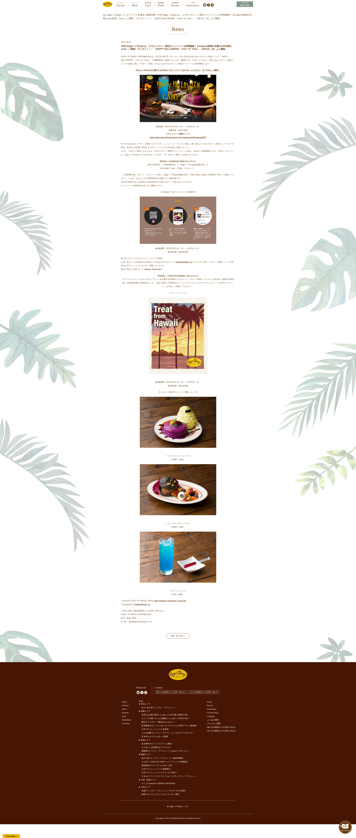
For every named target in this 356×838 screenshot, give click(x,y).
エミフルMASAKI (149, 783)
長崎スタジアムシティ (151, 794)
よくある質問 (213, 720)
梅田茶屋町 (178, 758)
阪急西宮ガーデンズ (150, 765)
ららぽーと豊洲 (161, 736)
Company (211, 716)
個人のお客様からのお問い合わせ (171, 692)
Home (124, 702)
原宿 (143, 715)
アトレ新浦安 (190, 726)
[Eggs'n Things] (107, 5)
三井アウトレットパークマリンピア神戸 (159, 773)
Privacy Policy (212, 713)
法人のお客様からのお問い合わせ (204, 692)
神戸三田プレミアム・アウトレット (157, 758)
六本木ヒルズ (147, 736)
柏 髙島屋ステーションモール (154, 726)
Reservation (192, 5)
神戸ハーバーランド (169, 762)
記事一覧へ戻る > (178, 636)
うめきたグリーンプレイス (153, 776)
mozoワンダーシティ (180, 751)
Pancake (125, 713)
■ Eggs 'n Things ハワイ (178, 806)
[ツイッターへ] (204, 5)
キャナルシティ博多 (170, 794)
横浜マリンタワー (149, 722)
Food (124, 716)
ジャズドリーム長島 (162, 744)
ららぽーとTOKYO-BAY (178, 718)
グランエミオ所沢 (175, 726)
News (161, 5)
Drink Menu (127, 720)
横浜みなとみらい (165, 722)
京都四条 (183, 762)
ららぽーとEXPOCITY (150, 762)
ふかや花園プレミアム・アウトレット (158, 733)
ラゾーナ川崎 (147, 718)
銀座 (156, 715)
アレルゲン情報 (214, 723)
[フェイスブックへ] (208, 5)
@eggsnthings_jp (183, 262)
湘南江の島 (182, 715)
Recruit (175, 5)
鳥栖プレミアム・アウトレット (155, 791)
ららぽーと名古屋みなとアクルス (156, 747)
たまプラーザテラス (183, 733)
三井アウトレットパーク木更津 (155, 729)
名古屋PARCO (147, 744)
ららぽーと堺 (166, 765)
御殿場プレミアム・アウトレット (156, 751)
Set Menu (126, 723)
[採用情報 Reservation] (245, 4)
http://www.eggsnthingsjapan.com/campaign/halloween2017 (178, 137)
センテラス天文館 (177, 791)
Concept (120, 5)
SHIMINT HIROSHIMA (166, 783)
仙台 (143, 707)
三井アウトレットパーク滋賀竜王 (156, 769)
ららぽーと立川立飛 (167, 715)
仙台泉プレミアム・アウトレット (161, 707)
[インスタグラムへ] (212, 5)
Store (148, 5)
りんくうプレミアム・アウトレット (181, 776)
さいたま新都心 (161, 718)
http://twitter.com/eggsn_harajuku (170, 601)
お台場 (150, 715)
